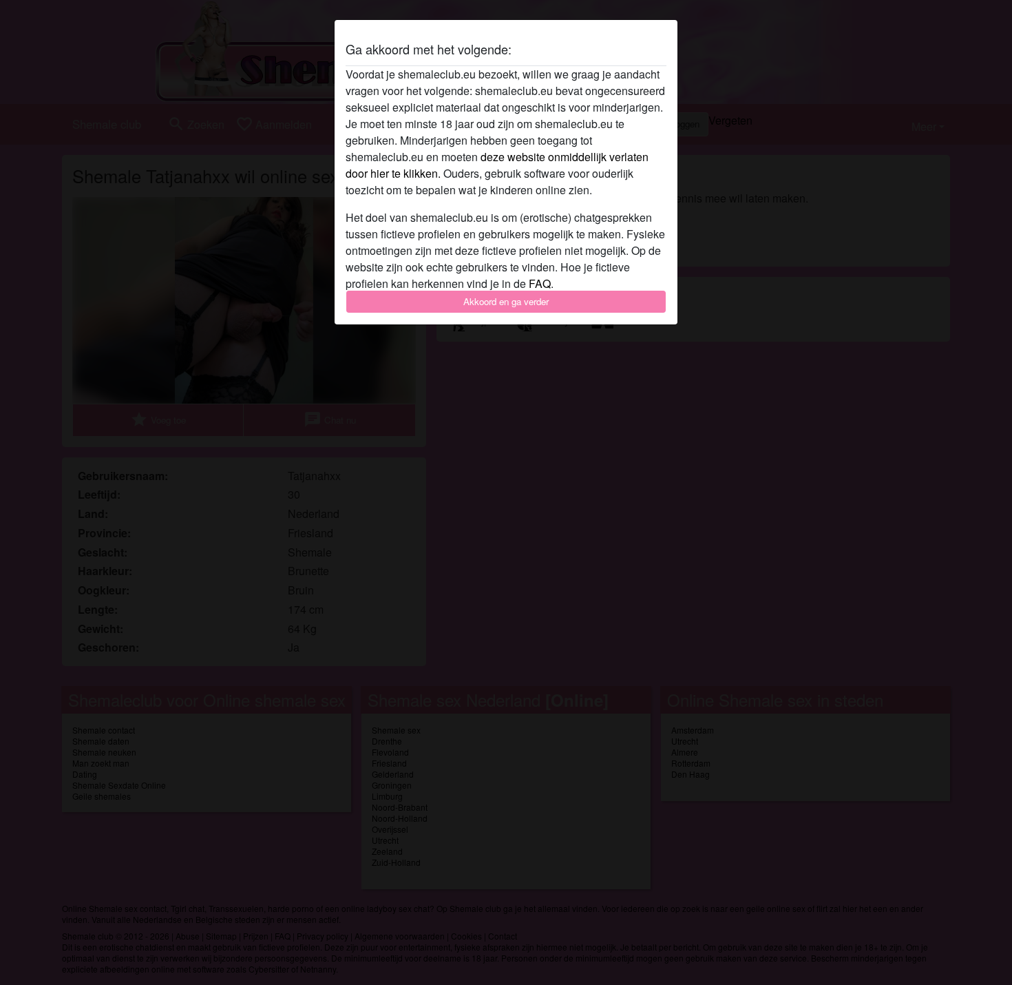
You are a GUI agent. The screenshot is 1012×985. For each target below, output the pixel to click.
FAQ (540, 283)
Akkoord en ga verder (506, 301)
